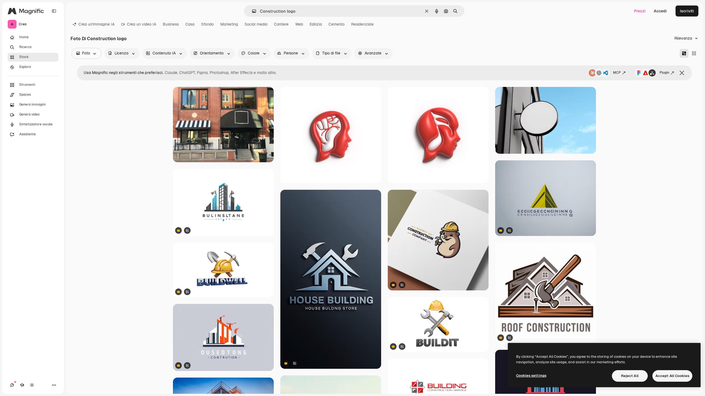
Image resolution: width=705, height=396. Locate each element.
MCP (617, 72)
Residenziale (362, 24)
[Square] (694, 53)
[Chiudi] (682, 73)
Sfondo (207, 24)
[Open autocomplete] (251, 11)
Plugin (664, 72)
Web (299, 24)
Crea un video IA (141, 24)
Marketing (229, 24)
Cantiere (281, 24)
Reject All (630, 375)
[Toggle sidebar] (54, 11)
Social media (256, 24)
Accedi (660, 11)
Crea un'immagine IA (96, 24)
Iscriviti (687, 11)
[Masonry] (684, 53)
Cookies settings (531, 375)
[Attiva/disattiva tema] (32, 385)
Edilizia (316, 24)
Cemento (337, 24)
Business (171, 24)
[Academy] (22, 385)
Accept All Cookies (672, 375)
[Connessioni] (12, 385)
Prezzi (640, 11)
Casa (189, 24)
